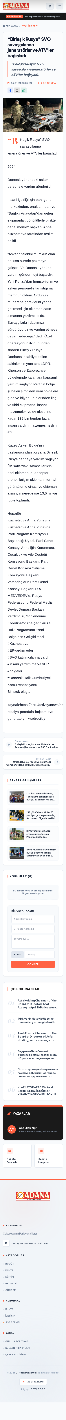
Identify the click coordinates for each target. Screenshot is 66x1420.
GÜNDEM (10, 1290)
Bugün (9, 1263)
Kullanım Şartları (17, 1348)
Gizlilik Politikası (17, 1341)
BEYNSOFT (38, 1389)
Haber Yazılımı (35, 1382)
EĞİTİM (9, 1277)
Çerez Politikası (16, 1354)
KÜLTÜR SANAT (30, 26)
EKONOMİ (11, 1283)
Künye (9, 1309)
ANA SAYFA (11, 26)
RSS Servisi (13, 1322)
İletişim (10, 1315)
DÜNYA (9, 1270)
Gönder (33, 964)
